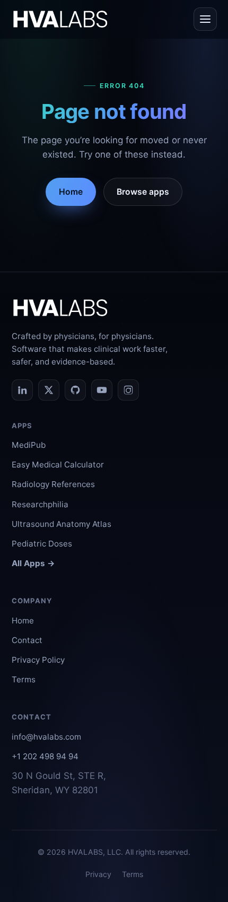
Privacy (98, 874)
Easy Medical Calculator (58, 464)
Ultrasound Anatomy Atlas (61, 524)
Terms (24, 679)
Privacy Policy (38, 660)
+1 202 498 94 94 (45, 756)
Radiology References (53, 484)
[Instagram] (128, 390)
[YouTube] (101, 390)
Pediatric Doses (42, 544)
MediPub (29, 445)
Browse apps (143, 192)
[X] (48, 390)
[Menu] (205, 19)
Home (71, 192)
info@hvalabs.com (46, 737)
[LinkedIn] (22, 390)
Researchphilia (40, 504)
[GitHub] (75, 390)
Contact (27, 640)
